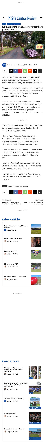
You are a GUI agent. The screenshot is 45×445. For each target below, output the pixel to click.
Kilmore (10, 186)
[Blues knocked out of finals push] (36, 280)
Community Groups (13, 24)
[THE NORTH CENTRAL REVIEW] (22, 18)
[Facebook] (16, 71)
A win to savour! (9, 413)
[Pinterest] (20, 71)
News (4, 24)
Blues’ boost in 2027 (11, 264)
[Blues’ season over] (36, 254)
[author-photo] (5, 230)
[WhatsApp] (25, 71)
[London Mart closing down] (36, 242)
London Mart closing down (13, 238)
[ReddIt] (30, 71)
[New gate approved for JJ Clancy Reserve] (36, 229)
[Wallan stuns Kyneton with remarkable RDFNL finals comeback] (35, 372)
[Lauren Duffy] (4, 65)
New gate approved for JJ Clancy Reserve (15, 227)
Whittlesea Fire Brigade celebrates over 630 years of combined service (11, 203)
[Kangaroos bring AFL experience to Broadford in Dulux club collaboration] (35, 388)
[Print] (40, 71)
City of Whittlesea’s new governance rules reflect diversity (33, 203)
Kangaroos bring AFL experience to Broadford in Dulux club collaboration (15, 385)
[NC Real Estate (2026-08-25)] (35, 403)
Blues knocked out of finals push (15, 276)
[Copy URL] (11, 71)
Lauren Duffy (12, 65)
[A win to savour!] (35, 418)
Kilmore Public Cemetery (21, 186)
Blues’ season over (10, 251)
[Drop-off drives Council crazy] (35, 434)
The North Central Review (34, 423)
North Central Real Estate (33, 408)
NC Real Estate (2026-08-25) (14, 398)
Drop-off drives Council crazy (14, 429)
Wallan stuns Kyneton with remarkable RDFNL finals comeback (13, 369)
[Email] (35, 71)
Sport (31, 378)
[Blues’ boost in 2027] (36, 267)
